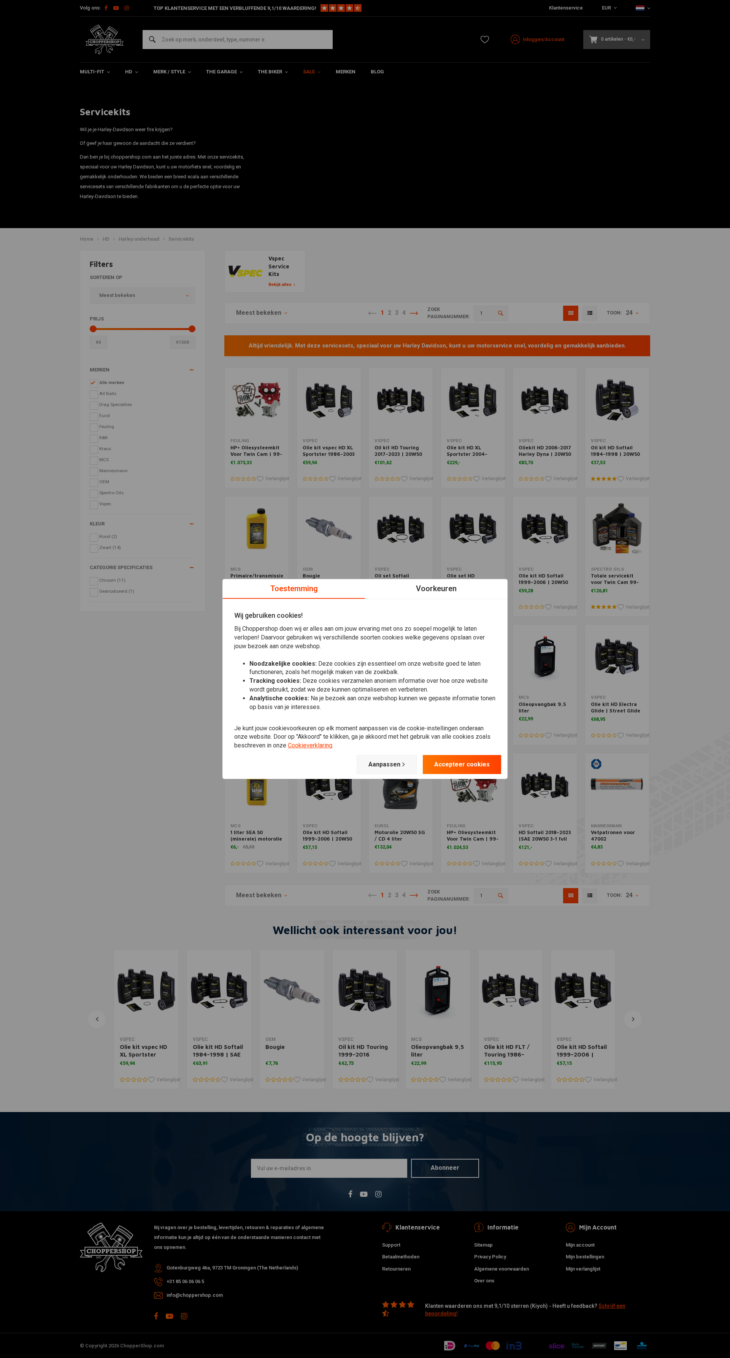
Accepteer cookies (462, 764)
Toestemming (294, 588)
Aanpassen (384, 764)
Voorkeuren (436, 588)
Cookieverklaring (310, 745)
